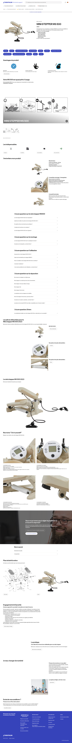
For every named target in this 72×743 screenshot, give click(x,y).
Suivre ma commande (36, 716)
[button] (11, 131)
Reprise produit (51, 720)
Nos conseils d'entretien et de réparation (23, 724)
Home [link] (4, 9)
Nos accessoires (56, 152)
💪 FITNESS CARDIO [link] (20, 9)
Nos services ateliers (24, 730)
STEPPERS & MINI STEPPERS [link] (29, 9)
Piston (51, 362)
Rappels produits (35, 723)
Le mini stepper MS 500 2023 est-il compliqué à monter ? (25, 240)
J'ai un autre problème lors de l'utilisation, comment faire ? (26, 267)
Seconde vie (52, 682)
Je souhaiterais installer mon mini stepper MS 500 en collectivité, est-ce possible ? (30, 313)
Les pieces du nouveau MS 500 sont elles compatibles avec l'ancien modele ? (29, 303)
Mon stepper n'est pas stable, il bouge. (22, 283)
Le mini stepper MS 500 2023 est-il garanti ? (23, 230)
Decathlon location (7, 707)
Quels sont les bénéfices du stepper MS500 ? (23, 257)
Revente (35, 54)
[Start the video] (67, 121)
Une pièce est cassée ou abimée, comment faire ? (24, 299)
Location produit (51, 724)
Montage (5, 50)
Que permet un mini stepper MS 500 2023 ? (22, 254)
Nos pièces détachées (24, 720)
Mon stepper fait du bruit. (19, 290)
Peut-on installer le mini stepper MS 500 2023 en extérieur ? (26, 260)
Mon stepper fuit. (17, 286)
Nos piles (5, 152)
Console (51, 345)
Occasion (50, 722)
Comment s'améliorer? (18, 263)
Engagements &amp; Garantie (18, 54)
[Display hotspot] (27, 412)
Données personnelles (64, 716)
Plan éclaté (5, 594)
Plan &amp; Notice (7, 54)
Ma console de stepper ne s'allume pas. (22, 277)
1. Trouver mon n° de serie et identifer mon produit (35, 530)
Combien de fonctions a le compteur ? (22, 227)
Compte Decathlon (36, 719)
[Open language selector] (68, 2)
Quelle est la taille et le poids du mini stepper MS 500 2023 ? (26, 220)
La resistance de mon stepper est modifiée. (23, 293)
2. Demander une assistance (31, 533)
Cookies (61, 719)
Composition (16, 553)
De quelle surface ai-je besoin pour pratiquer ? (23, 224)
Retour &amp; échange (8, 626)
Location (41, 54)
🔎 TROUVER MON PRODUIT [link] (11, 9)
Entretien (11, 50)
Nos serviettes (39, 152)
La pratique (29, 54)
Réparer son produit (24, 718)
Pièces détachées (33, 50)
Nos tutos (40, 50)
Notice (38, 594)
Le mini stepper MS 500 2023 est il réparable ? (23, 217)
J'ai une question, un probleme (21, 50)
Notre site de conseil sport (36, 649)
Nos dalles (22, 152)
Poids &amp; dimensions (56, 50)
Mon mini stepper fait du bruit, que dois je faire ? (24, 296)
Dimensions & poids (18, 550)
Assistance (47, 50)
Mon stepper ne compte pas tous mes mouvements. (24, 280)
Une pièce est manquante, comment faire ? (22, 243)
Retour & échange (35, 721)
